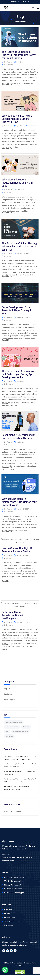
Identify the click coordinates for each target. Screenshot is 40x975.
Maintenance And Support (14, 893)
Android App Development (14, 877)
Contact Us (8, 925)
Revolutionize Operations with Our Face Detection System (18, 436)
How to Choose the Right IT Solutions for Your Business (17, 550)
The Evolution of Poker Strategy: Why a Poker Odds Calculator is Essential (20, 246)
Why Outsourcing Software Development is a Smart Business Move (17, 119)
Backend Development (13, 889)
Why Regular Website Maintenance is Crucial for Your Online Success (19, 502)
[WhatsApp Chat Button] (5, 970)
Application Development (14, 722)
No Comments (8, 65)
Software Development (20, 731)
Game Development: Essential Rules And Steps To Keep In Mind (18, 310)
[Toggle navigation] (38, 8)
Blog (5, 689)
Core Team (8, 910)
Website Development (12, 881)
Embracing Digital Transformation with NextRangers (13, 615)
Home (17, 21)
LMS (7, 731)
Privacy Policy (9, 917)
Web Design (8, 700)
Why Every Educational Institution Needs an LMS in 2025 (17, 183)
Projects (7, 914)
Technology (9, 736)
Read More (6, 85)
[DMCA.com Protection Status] (20, 972)
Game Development (12, 727)
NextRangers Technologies (19, 963)
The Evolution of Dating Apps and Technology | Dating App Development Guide (18, 374)
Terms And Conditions (12, 921)
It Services (26, 727)
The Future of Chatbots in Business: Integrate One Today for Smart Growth (19, 55)
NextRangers (8, 62)
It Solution (8, 694)
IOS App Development (12, 885)
